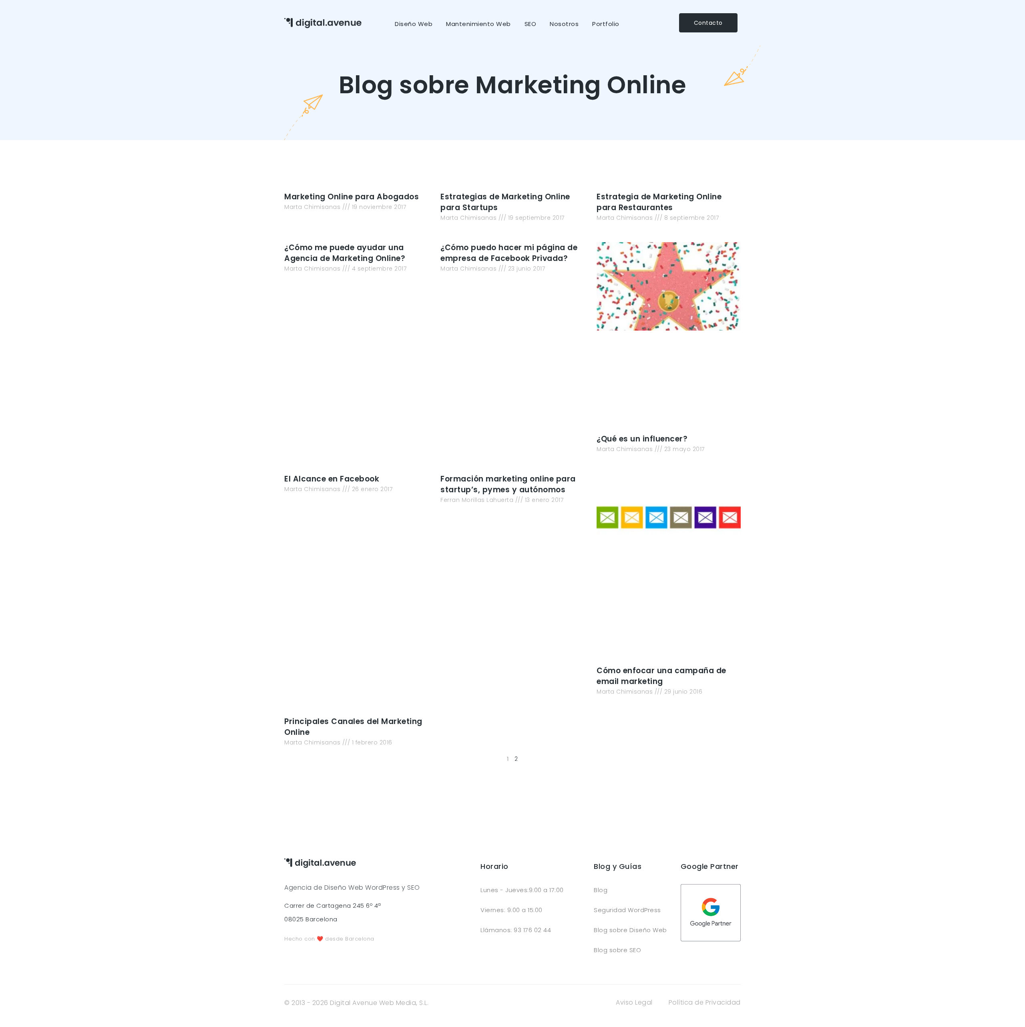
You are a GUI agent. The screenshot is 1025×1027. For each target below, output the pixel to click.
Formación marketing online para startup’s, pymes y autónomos (508, 484)
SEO (531, 24)
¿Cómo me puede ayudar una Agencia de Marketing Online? (344, 253)
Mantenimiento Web (478, 24)
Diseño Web (413, 24)
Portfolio (605, 24)
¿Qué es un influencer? (642, 438)
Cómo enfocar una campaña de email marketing (661, 676)
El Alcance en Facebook (331, 478)
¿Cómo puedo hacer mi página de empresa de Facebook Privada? (508, 253)
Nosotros (564, 24)
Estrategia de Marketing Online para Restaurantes (659, 202)
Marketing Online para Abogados (351, 196)
